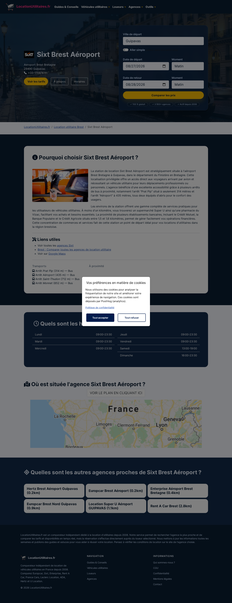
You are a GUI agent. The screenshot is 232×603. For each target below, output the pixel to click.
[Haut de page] (226, 596)
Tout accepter (100, 317)
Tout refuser (132, 317)
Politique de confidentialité (99, 307)
